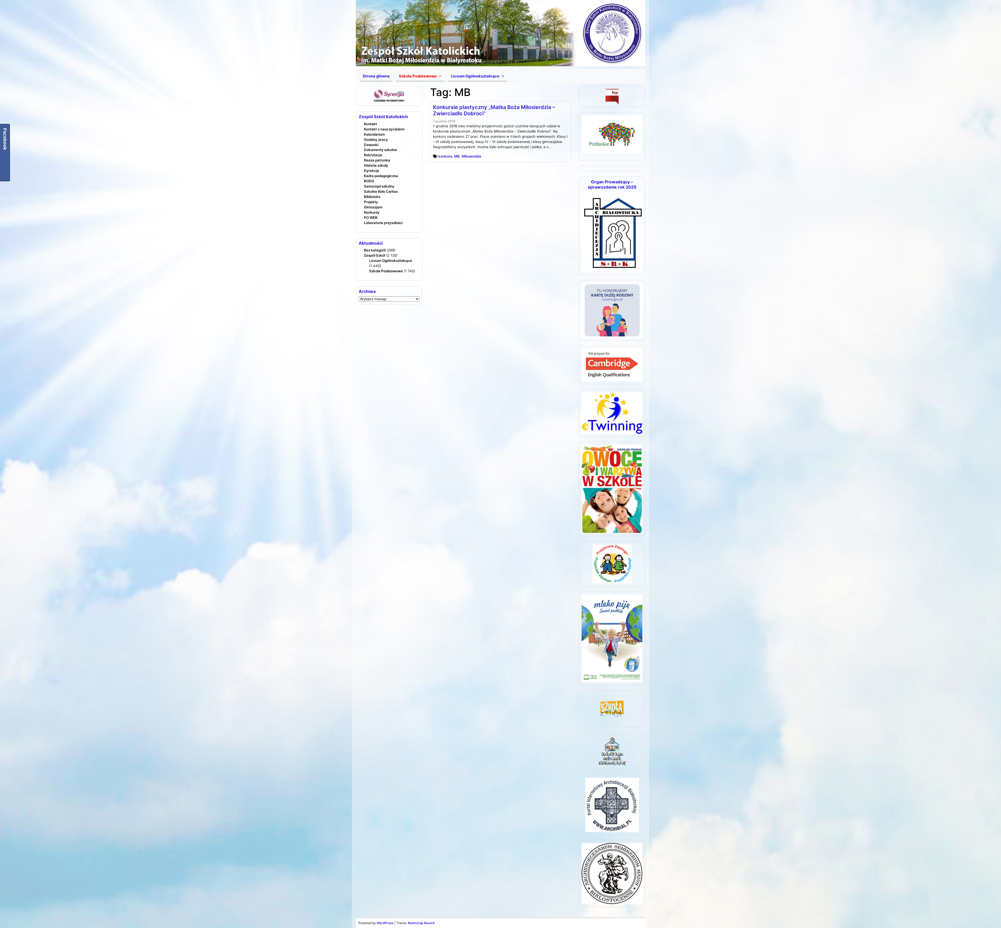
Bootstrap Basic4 (421, 923)
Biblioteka (372, 197)
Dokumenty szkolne (380, 150)
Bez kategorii (375, 250)
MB (457, 156)
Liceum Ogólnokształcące (390, 260)
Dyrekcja (371, 170)
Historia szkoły (376, 165)
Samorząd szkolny (379, 186)
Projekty (371, 202)
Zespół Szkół (374, 255)
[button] (420, 76)
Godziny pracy (376, 139)
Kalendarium (374, 134)
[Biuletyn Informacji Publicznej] (612, 96)
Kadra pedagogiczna (381, 176)
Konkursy (372, 212)
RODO (369, 181)
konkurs (445, 156)
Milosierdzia (471, 156)
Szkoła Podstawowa (386, 271)
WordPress (385, 923)
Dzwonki (371, 145)
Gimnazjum (373, 207)
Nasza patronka (377, 160)
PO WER (370, 217)
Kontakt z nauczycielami (384, 129)
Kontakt (370, 124)
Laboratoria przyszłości (383, 223)
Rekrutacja (373, 155)
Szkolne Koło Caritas (381, 191)
